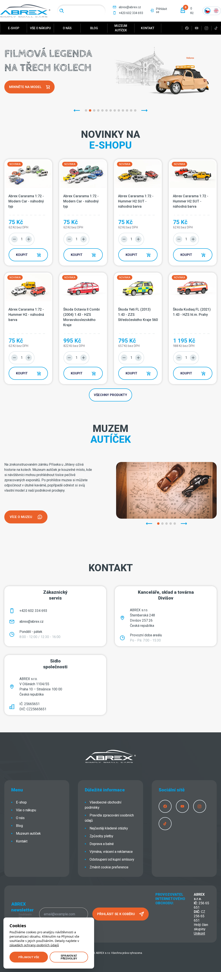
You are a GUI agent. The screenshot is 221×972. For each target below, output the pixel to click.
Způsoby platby (101, 836)
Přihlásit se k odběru (116, 914)
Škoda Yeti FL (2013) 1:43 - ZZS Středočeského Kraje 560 (138, 314)
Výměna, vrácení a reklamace (111, 852)
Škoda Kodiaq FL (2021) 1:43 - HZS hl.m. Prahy (192, 312)
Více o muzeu (21, 517)
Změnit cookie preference (109, 867)
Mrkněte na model (25, 87)
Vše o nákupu (40, 28)
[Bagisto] (25, 10)
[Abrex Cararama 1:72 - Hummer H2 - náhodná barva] (28, 287)
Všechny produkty (110, 395)
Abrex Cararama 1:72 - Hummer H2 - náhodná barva (26, 314)
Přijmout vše (28, 957)
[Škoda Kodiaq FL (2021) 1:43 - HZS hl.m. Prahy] (193, 287)
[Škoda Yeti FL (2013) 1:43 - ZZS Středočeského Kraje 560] (138, 287)
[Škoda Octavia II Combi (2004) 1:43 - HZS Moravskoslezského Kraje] (83, 287)
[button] (186, 11)
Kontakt (147, 28)
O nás (67, 28)
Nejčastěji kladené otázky (109, 828)
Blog (94, 28)
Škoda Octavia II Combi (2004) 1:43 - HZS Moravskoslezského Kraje (81, 317)
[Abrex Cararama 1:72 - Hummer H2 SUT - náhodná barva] (138, 174)
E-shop (13, 28)
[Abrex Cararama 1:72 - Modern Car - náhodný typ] (28, 174)
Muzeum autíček (120, 28)
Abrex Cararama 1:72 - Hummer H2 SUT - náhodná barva (135, 201)
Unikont (199, 933)
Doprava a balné (102, 844)
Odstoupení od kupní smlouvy (112, 859)
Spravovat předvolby (69, 957)
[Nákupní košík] (182, 10)
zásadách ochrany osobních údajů (34, 945)
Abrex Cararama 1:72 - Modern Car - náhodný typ (26, 201)
